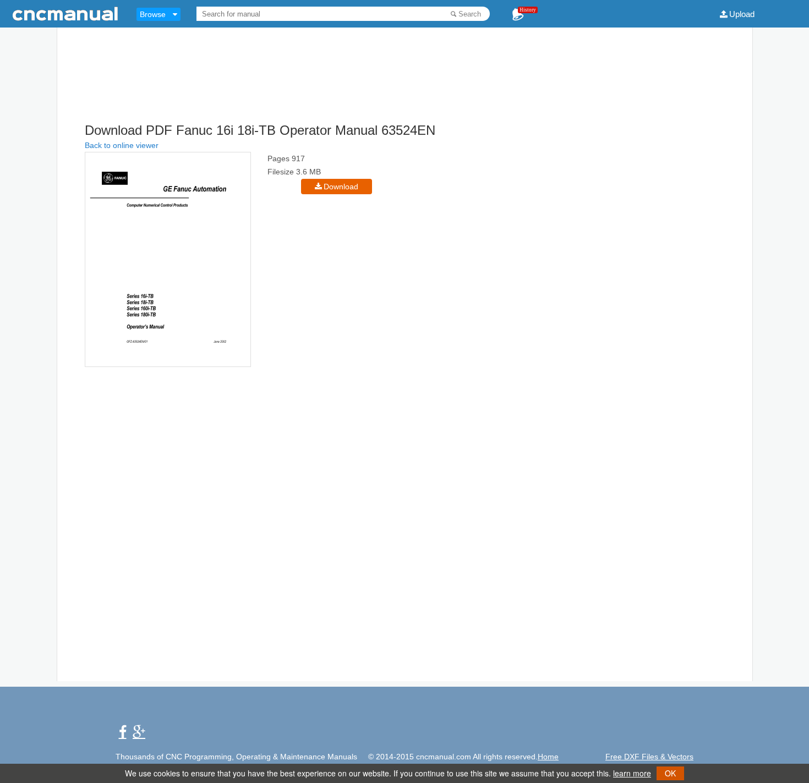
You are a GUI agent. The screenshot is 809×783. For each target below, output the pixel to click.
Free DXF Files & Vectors (649, 756)
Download (341, 186)
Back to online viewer (121, 145)
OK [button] (670, 773)
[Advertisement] (404, 93)
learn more (632, 773)
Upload (742, 14)
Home (548, 756)
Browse (153, 14)
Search (469, 14)
